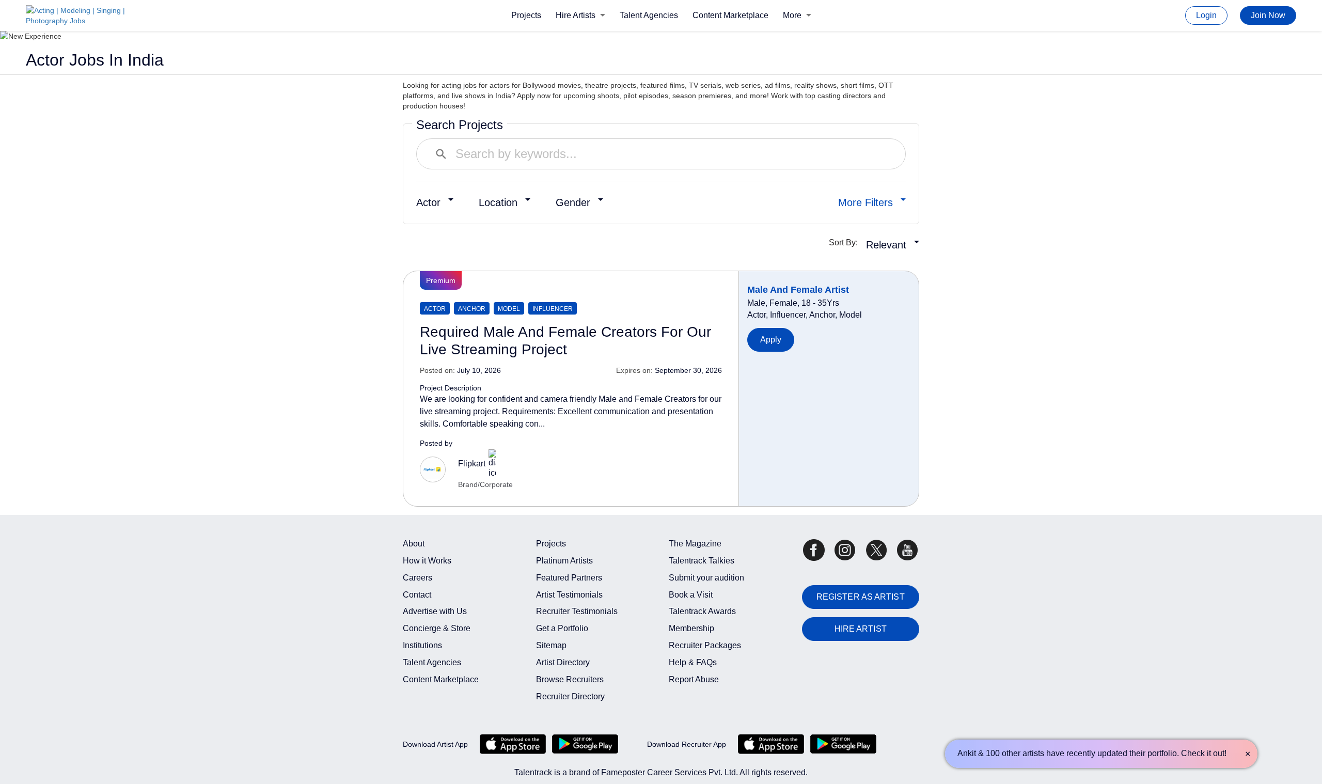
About (413, 543)
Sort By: (846, 242)
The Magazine (695, 543)
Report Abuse (694, 679)
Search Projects (459, 125)
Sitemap (551, 645)
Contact (417, 594)
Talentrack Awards (702, 611)
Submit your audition (706, 577)
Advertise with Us (435, 611)
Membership (691, 628)
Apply (771, 339)
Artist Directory (563, 662)
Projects (526, 15)
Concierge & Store (436, 628)
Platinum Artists (564, 560)
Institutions (422, 645)
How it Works (427, 560)
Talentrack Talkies (701, 560)
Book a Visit (691, 594)
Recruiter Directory (570, 696)
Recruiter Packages (705, 645)
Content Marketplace (730, 15)
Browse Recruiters (570, 679)
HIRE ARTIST (861, 628)
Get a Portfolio (562, 628)
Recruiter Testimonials (577, 611)
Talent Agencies (649, 15)
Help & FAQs (693, 662)
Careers (417, 577)
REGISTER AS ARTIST (860, 596)
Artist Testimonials (569, 594)
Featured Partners (569, 577)
